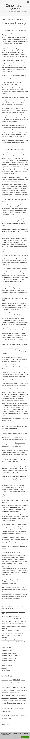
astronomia (23, 680)
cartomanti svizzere (15, 684)
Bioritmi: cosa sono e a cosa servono (11, 621)
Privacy (8, 724)
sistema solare (18, 711)
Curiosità (9, 420)
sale (13, 711)
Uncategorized (5, 670)
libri (2, 708)
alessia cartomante (5, 680)
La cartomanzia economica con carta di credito (13, 537)
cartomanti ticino (22, 684)
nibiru (5, 708)
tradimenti (9, 718)
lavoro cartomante (8, 705)
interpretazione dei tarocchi (16, 703)
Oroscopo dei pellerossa (8, 616)
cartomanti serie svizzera (6, 684)
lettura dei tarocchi (20, 443)
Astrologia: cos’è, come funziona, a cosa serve (13, 612)
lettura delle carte (23, 705)
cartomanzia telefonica (14, 700)
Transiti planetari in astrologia (9, 624)
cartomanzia (6, 687)
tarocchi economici (23, 715)
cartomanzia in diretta (13, 698)
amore (10, 680)
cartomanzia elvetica (5, 698)
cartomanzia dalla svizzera (14, 692)
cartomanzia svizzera (5, 700)
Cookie (3, 724)
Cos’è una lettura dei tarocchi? (9, 633)
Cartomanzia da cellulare (8, 658)
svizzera (5, 715)
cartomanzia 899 (4, 690)
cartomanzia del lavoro (21, 695)
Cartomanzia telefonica (7, 660)
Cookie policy (17, 737)
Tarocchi (4, 668)
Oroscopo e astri (6, 665)
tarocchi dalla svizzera (14, 715)
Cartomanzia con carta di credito (13, 418)
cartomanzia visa (16, 598)
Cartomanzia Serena (15, 7)
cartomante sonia (20, 682)
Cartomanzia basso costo (8, 653)
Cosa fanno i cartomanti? (8, 630)
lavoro (3, 705)
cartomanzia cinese (5, 692)
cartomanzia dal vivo (9, 695)
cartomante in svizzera (12, 682)
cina (20, 700)
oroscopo (10, 708)
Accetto (24, 737)
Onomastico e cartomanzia (8, 619)
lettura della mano (16, 705)
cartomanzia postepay (7, 598)
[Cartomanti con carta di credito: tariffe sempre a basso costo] (15, 433)
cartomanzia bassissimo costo (22, 690)
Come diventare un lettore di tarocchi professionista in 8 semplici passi (14, 24)
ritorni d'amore (7, 711)
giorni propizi (4, 703)
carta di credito (4, 682)
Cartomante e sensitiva (7, 650)
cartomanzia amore (12, 690)
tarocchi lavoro (4, 718)
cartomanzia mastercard (20, 596)
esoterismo (24, 700)
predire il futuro (21, 708)
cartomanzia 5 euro (9, 596)
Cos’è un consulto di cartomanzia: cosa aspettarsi (14, 626)
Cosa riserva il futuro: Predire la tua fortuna (13, 635)
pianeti (16, 708)
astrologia (16, 680)
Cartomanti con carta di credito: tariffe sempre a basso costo (15, 427)
